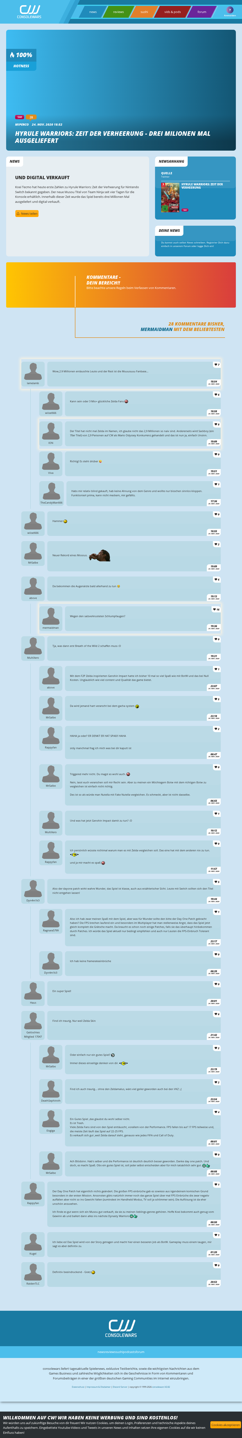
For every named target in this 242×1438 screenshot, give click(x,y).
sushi (144, 12)
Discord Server (120, 1386)
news (93, 12)
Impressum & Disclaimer (98, 1386)
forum (202, 12)
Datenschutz (78, 1386)
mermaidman (157, 329)
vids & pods (172, 12)
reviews (118, 12)
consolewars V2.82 (161, 1386)
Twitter (165, 176)
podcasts (129, 1352)
